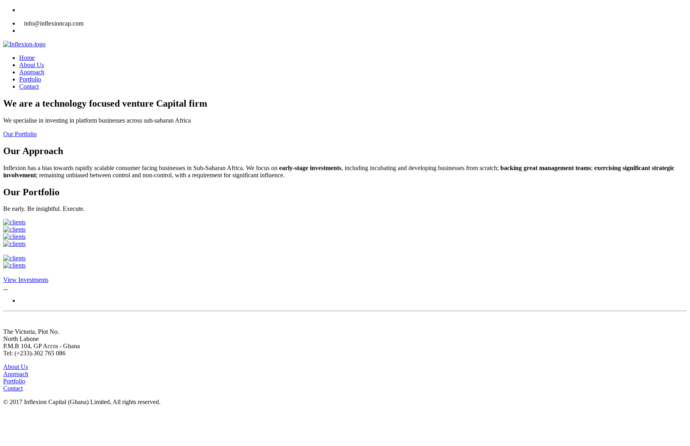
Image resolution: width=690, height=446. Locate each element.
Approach (31, 72)
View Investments (25, 279)
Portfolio (30, 79)
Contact (29, 86)
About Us (31, 64)
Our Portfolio (20, 134)
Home (27, 57)
